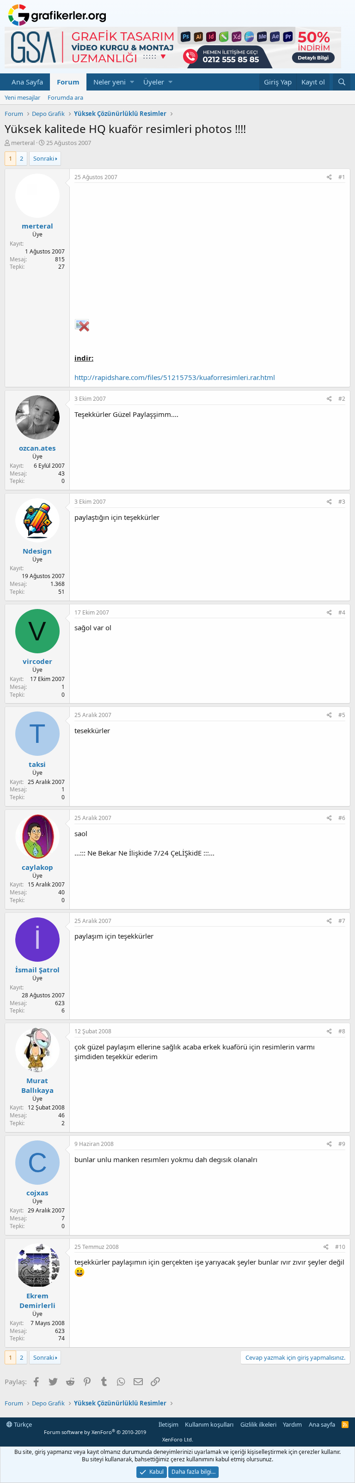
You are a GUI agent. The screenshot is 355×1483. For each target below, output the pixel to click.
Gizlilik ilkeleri (258, 1424)
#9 (341, 1144)
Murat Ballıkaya (37, 1085)
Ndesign (37, 550)
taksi (37, 764)
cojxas (37, 1192)
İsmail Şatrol (37, 969)
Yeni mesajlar (22, 97)
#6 (341, 818)
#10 (340, 1247)
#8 (341, 1031)
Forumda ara (65, 97)
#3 (341, 502)
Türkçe (22, 1424)
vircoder (37, 661)
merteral (23, 143)
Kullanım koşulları (209, 1424)
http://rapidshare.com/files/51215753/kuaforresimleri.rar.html (174, 377)
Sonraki (43, 158)
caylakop (37, 867)
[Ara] (341, 81)
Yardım (292, 1424)
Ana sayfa (322, 1424)
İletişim (168, 1424)
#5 (341, 715)
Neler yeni (109, 81)
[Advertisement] (209, 252)
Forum (68, 81)
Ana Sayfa (27, 81)
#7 (341, 921)
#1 (341, 177)
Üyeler (153, 81)
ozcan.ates (37, 447)
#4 (341, 612)
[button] (132, 81)
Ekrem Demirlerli (37, 1300)
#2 (341, 399)
